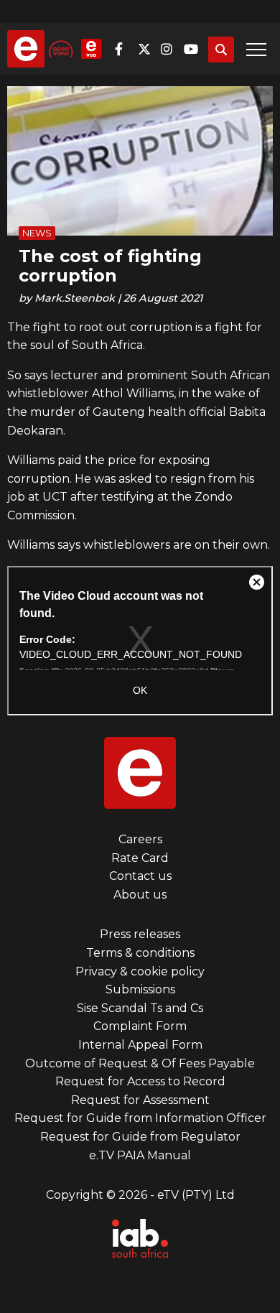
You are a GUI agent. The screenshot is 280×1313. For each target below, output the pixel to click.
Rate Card (140, 858)
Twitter (148, 49)
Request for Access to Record (140, 1081)
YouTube (194, 49)
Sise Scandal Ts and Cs (140, 1008)
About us (140, 894)
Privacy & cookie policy (140, 971)
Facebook (125, 49)
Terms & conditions (140, 953)
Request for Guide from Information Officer (140, 1118)
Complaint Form (140, 1026)
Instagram (171, 49)
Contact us (140, 876)
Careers (140, 839)
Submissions (140, 989)
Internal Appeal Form (140, 1045)
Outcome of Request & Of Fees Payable (140, 1063)
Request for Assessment (140, 1100)
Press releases (140, 934)
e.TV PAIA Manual (140, 1155)
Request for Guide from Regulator (140, 1136)
